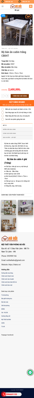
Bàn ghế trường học (6, 298)
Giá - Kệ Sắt (4, 312)
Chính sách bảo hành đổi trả (9, 282)
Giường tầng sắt (5, 316)
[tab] (17, 125)
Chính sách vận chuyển (7, 279)
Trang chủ (4, 48)
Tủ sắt (3, 326)
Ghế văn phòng (5, 305)
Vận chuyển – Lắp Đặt (9, 137)
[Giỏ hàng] (30, 6)
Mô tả (5, 125)
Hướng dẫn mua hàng (9, 129)
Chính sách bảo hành (9, 133)
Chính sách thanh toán (7, 276)
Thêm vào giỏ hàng (20, 96)
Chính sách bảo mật (6, 285)
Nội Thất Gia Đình (13, 48)
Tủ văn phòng (5, 295)
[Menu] (2, 6)
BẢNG (3, 309)
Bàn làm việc (4, 302)
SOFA (2, 323)
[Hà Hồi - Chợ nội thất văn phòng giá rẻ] (16, 6)
